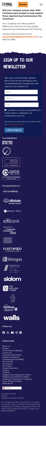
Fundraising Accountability (13, 359)
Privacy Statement (10, 368)
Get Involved (7, 361)
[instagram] (16, 332)
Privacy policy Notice (15, 124)
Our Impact (7, 366)
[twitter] (8, 332)
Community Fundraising (12, 351)
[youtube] (12, 332)
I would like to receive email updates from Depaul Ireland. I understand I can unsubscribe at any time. (22, 113)
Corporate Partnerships (11, 355)
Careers (5, 348)
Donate (23, 4)
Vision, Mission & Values (12, 381)
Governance (7, 364)
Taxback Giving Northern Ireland (15, 377)
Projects (5, 370)
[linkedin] (20, 332)
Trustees (5, 372)
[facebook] (3, 332)
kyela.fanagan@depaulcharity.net (19, 37)
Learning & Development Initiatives (17, 379)
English (7, 388)
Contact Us (7, 353)
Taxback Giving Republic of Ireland (16, 375)
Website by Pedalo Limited (12, 398)
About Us (6, 346)
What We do (7, 383)
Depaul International (10, 357)
